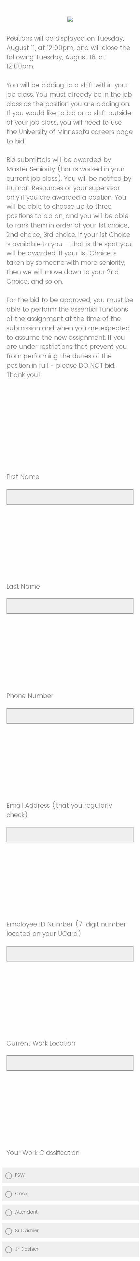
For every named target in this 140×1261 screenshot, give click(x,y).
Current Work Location (41, 1043)
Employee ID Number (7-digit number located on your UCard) (66, 929)
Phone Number (30, 696)
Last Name (23, 586)
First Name (23, 476)
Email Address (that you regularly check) (59, 810)
